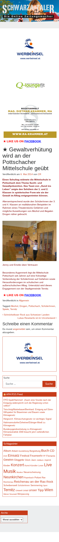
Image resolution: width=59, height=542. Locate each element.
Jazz (33, 460)
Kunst (27, 465)
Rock (49, 481)
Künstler (34, 465)
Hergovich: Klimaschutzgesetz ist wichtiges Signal (27, 419)
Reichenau (8, 482)
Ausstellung (23, 451)
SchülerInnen (48, 306)
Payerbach (29, 477)
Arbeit (15, 451)
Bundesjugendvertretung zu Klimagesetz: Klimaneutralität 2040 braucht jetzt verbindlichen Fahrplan (26, 432)
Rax (44, 477)
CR (39, 174)
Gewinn (8, 459)
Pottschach (34, 306)
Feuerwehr (36, 455)
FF (44, 456)
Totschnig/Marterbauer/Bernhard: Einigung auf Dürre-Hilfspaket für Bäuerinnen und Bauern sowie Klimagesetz (28, 412)
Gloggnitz (19, 459)
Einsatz (14, 455)
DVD (5, 456)
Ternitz (13, 309)
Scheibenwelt (10, 485)
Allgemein (24, 300)
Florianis (50, 455)
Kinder (6, 465)
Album (7, 450)
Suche (6, 378)
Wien (48, 490)
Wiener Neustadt (10, 494)
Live (48, 464)
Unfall (25, 490)
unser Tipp (36, 490)
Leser (40, 465)
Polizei (37, 477)
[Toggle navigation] (29, 25)
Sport (45, 485)
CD (52, 450)
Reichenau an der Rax (30, 481)
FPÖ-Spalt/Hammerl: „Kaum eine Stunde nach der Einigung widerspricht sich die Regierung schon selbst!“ (27, 403)
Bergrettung (35, 451)
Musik (9, 471)
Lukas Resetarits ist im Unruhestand (37, 318)
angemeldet (19, 329)
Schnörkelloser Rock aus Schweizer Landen (26, 314)
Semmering (36, 485)
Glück (27, 460)
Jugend (47, 460)
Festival (24, 455)
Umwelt (19, 490)
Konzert (17, 465)
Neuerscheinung (32, 472)
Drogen (23, 306)
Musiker (20, 472)
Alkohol (14, 306)
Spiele (5, 309)
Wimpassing (23, 494)
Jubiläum (40, 460)
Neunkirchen (13, 477)
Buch (45, 450)
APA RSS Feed (14, 394)
